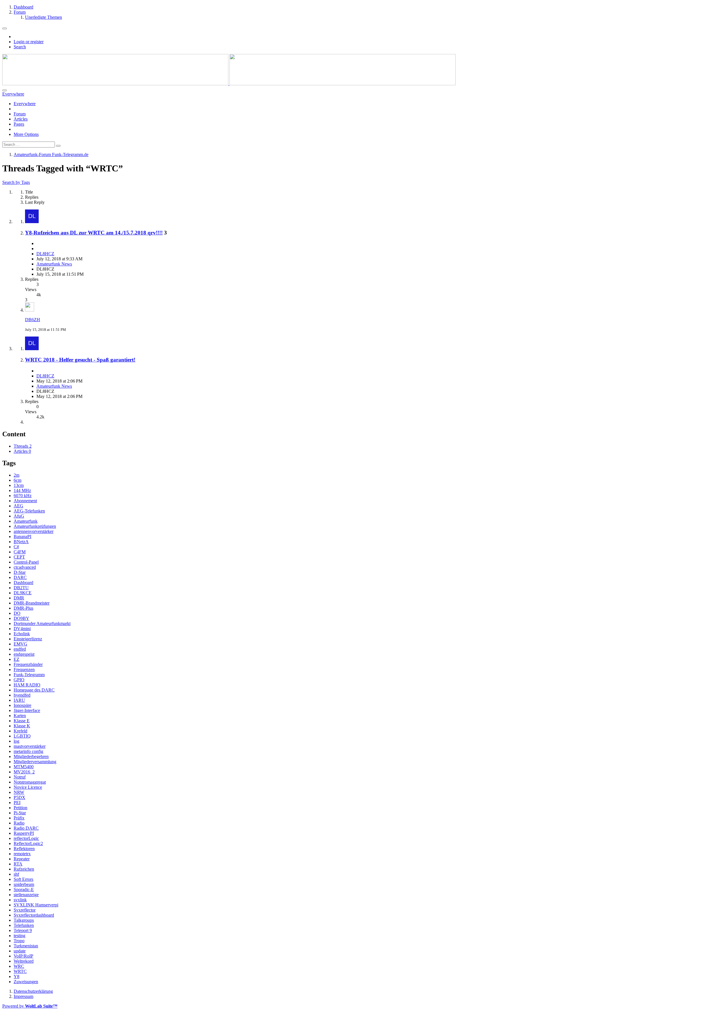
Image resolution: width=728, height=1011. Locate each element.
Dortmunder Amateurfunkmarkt (42, 623)
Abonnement (25, 500)
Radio (19, 823)
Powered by (29, 1006)
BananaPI (22, 536)
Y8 (16, 976)
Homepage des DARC (34, 690)
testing (19, 935)
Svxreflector (25, 910)
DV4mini (22, 628)
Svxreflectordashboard (34, 915)
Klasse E (22, 720)
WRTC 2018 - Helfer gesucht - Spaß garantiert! (80, 360)
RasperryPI (24, 833)
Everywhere (25, 103)
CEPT (19, 557)
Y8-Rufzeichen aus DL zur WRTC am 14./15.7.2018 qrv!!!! (94, 233)
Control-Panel (26, 562)
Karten (20, 715)
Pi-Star (20, 812)
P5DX (19, 797)
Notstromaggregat (30, 782)
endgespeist (24, 654)
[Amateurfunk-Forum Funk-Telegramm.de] (229, 83)
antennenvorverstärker (33, 531)
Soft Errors (23, 879)
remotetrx (22, 853)
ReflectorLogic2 (28, 843)
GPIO (19, 679)
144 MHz (22, 490)
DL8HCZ (45, 253)
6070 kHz (23, 495)
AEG (18, 505)
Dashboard (23, 582)
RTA (18, 863)
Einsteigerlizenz (28, 638)
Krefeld (20, 730)
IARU (19, 700)
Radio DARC (26, 828)
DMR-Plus (23, 608)
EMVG (20, 644)
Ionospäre (22, 705)
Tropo (19, 940)
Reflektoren (24, 848)
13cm (19, 485)
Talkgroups (24, 920)
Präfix (19, 817)
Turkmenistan (26, 945)
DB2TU (21, 587)
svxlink (20, 899)
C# (16, 546)
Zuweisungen (26, 981)
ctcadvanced (25, 567)
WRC (19, 966)
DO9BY (21, 618)
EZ (16, 659)
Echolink (22, 633)
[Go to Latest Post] (29, 310)
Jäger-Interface (27, 710)
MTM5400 (24, 766)
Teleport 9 (23, 930)
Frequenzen (24, 669)
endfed (20, 649)
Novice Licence (28, 787)
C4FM (20, 551)
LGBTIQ (22, 736)
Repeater (22, 858)
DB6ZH (32, 319)
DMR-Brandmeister (31, 603)
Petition (20, 807)
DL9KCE (23, 592)
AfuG (19, 516)
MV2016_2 (24, 771)
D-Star (20, 572)
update (20, 950)
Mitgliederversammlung (35, 761)
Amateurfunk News (54, 263)
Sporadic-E (24, 889)
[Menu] (4, 28)
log (16, 741)
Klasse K (22, 725)
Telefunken (24, 925)
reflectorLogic (26, 838)
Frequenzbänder (28, 664)
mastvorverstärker (30, 746)
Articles (21, 119)
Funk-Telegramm (29, 674)
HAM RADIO (27, 684)
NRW (19, 792)
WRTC (20, 971)
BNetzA (21, 541)
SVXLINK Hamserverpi (36, 904)
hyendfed (22, 695)
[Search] (4, 90)
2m (16, 475)
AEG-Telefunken (29, 510)
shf (16, 874)
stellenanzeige (26, 894)
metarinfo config (28, 751)
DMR (19, 597)
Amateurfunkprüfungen (35, 526)
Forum (20, 113)
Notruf (20, 777)
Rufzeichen (24, 869)
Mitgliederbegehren (31, 756)
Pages (19, 124)
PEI (17, 802)
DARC (20, 577)
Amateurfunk (26, 521)
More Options (26, 134)
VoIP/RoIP (23, 956)
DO (17, 613)
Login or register (29, 41)
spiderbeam (24, 884)
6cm (17, 480)
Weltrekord (24, 961)
